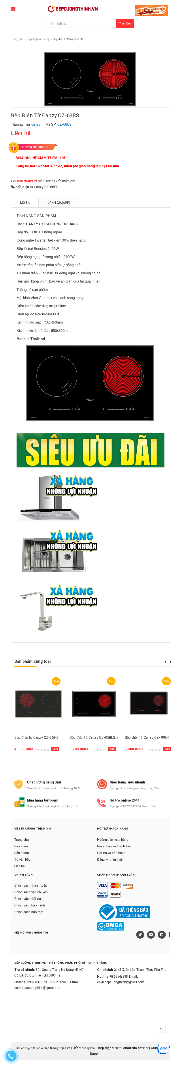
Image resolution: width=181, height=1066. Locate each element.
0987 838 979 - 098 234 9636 (48, 982)
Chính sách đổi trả (27, 899)
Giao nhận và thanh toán (114, 846)
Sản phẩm (21, 853)
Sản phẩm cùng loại (32, 661)
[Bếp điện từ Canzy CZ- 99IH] (149, 704)
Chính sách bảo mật (28, 912)
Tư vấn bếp (22, 859)
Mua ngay (24, 751)
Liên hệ (19, 866)
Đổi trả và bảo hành (111, 853)
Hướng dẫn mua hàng (112, 840)
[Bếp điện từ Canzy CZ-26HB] (38, 704)
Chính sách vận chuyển (31, 892)
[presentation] (165, 662)
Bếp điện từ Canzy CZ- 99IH (147, 737)
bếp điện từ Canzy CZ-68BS (37, 187)
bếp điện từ (106, 1048)
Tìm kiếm (125, 23)
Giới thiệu (21, 846)
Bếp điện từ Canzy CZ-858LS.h (94, 737)
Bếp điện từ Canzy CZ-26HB (36, 737)
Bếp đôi (23, 232)
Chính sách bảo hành (29, 905)
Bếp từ (78, 1048)
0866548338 (119, 977)
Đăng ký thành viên (110, 859)
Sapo (94, 1054)
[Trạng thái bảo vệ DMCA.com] (110, 926)
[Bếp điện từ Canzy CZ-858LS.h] (94, 704)
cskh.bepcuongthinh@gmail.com (37, 988)
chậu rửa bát (133, 1048)
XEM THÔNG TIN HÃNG (59, 224)
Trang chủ (21, 840)
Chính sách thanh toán (30, 885)
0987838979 (27, 181)
